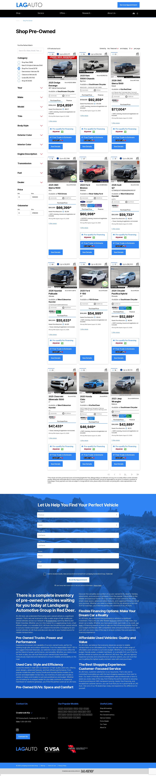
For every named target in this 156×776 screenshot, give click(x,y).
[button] (128, 5)
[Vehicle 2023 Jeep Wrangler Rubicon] (125, 383)
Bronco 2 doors (63, 711)
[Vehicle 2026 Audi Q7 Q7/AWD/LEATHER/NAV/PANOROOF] (125, 171)
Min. (19, 193)
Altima (76, 708)
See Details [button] (55, 146)
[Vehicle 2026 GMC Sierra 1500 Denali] (125, 67)
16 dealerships (51, 621)
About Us (103, 727)
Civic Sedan (77, 717)
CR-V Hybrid (62, 714)
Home (17, 20)
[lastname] (41, 541)
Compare (74, 55)
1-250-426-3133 (25, 721)
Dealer (40, 521)
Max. (32, 193)
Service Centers (105, 718)
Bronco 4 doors (73, 711)
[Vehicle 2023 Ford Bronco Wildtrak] (93, 171)
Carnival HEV (77, 714)
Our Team (103, 724)
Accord (61, 708)
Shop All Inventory (106, 708)
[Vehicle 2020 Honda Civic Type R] (93, 383)
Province (41, 511)
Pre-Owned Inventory (107, 715)
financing (113, 621)
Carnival (69, 714)
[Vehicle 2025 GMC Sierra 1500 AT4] (62, 171)
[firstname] (41, 531)
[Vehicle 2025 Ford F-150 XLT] (93, 277)
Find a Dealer (104, 721)
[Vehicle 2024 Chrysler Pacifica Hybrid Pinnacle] (125, 277)
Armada (86, 708)
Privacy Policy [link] (97, 585)
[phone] (40, 551)
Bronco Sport (82, 711)
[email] (39, 562)
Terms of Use (52, 765)
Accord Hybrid (68, 708)
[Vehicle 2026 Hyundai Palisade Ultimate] (62, 277)
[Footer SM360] (87, 771)
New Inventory (105, 711)
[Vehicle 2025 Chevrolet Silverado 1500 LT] (62, 383)
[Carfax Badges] (115, 100)
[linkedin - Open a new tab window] (17, 730)
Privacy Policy (62, 765)
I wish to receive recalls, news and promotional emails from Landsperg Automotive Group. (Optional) (79, 574)
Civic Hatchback (87, 714)
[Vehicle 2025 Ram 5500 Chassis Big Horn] (93, 64)
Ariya (80, 708)
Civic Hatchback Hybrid (65, 717)
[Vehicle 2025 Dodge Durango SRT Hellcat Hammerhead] (62, 67)
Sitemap (43, 765)
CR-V (88, 711)
